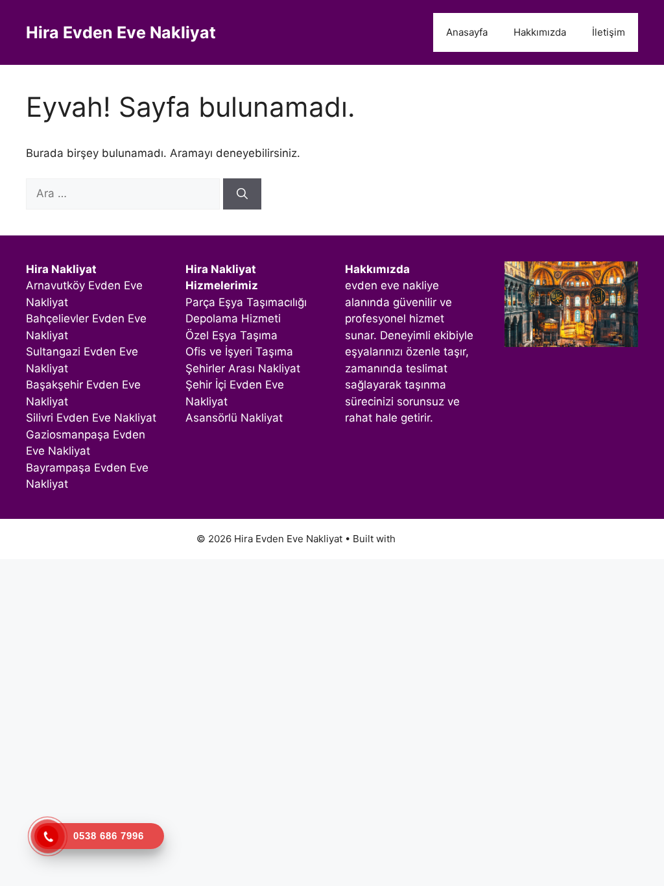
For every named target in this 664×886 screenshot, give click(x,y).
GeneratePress (433, 539)
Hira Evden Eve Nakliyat (121, 32)
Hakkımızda (540, 32)
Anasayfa (467, 32)
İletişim (608, 32)
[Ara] (242, 194)
